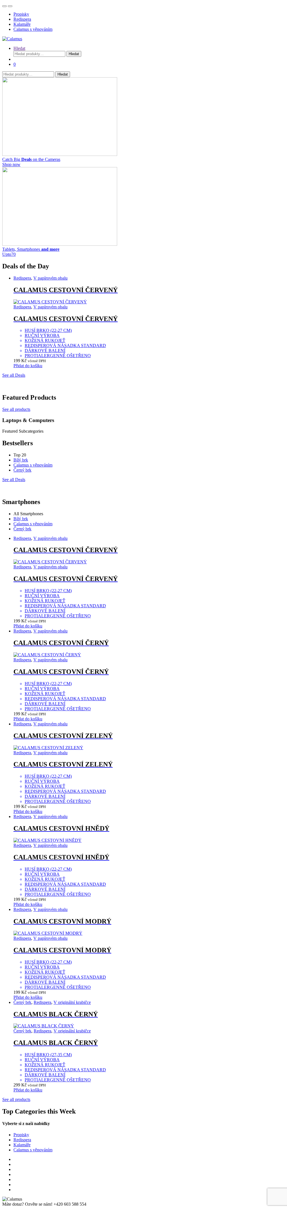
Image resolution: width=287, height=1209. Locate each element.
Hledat (19, 48)
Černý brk (22, 470)
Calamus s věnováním (32, 29)
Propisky (21, 14)
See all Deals (13, 375)
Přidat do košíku (27, 365)
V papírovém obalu (50, 278)
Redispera (22, 19)
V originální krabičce (72, 1002)
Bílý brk (20, 460)
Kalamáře (22, 24)
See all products (16, 409)
